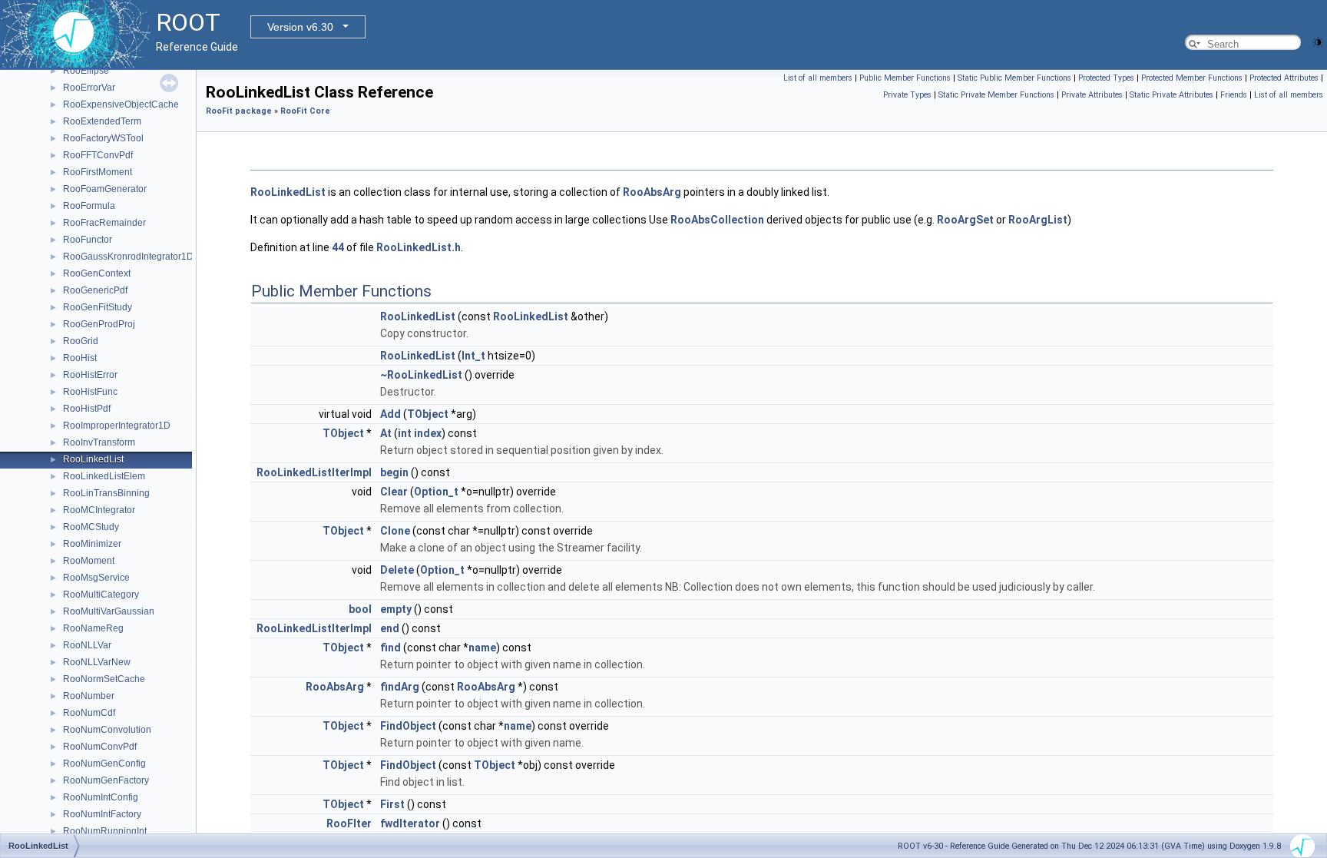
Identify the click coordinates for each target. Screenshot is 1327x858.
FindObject (408, 726)
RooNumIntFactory (102, 814)
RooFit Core (305, 111)
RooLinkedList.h (418, 247)
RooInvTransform (99, 442)
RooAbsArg (652, 192)
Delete (397, 570)
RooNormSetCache (104, 679)
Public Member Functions (905, 78)
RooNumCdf (89, 712)
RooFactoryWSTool (103, 138)
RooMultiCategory (101, 594)
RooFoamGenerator (105, 189)
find (390, 647)
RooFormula (89, 205)
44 (338, 247)
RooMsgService (96, 577)
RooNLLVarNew (97, 662)
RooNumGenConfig (104, 763)
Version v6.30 (300, 27)
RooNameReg (93, 628)
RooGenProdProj (99, 324)
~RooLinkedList (421, 375)
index (428, 433)
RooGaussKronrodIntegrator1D (128, 256)
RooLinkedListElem (104, 476)
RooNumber (88, 696)
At (386, 433)
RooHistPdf (87, 408)
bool (360, 609)
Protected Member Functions (1192, 78)
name (482, 647)
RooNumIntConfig (100, 797)
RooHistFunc (90, 391)
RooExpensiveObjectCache (121, 104)
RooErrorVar (89, 87)
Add (390, 414)
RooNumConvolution (107, 729)
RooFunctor (87, 239)
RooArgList (1037, 220)
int (405, 433)
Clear (394, 491)
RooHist (80, 358)
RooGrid (80, 341)
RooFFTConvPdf (98, 155)
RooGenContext (97, 273)
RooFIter (349, 823)
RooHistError (90, 374)
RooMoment (88, 560)
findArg (399, 687)
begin (394, 472)
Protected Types (1106, 78)
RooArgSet (965, 220)
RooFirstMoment (97, 172)
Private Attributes (1092, 95)
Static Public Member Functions (1014, 78)
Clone (395, 531)
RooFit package (239, 111)
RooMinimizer (92, 543)
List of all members (817, 78)
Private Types (907, 95)
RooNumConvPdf (100, 746)
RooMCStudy (91, 527)
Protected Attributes (1284, 78)
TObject (427, 414)
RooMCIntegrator (99, 510)
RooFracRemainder (104, 222)
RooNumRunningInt (105, 831)
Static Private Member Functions (996, 95)
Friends (1233, 95)
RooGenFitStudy (97, 307)
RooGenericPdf (95, 290)
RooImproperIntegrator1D (116, 425)
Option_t (436, 491)
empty (396, 609)
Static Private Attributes (1171, 95)
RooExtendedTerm (102, 121)
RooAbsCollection (717, 220)
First (392, 804)
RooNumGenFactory (106, 780)
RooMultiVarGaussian (108, 611)
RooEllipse (86, 70)
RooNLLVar (87, 645)
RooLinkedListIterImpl (314, 472)
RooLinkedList (93, 459)
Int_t (473, 355)
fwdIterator (410, 823)
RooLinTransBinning (106, 493)
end (389, 628)
